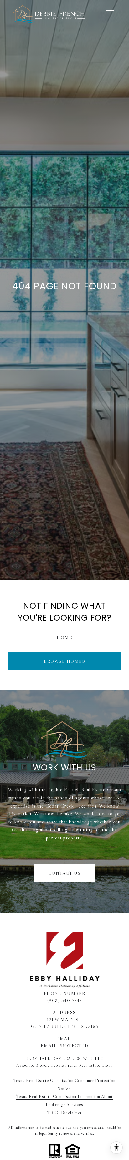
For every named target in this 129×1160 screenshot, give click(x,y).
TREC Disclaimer (64, 1112)
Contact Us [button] (65, 873)
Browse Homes (64, 661)
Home (64, 637)
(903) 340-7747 (64, 1000)
